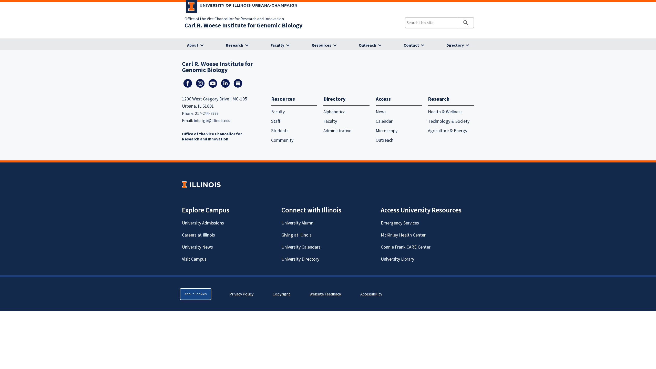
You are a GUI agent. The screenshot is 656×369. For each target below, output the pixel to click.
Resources (321, 45)
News (381, 112)
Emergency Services (400, 223)
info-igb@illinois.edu (212, 121)
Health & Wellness (445, 112)
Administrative (337, 131)
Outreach (367, 45)
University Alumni (297, 223)
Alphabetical (334, 112)
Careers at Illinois (198, 235)
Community (282, 140)
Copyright (281, 294)
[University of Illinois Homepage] (201, 184)
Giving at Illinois (296, 235)
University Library (397, 259)
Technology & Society (448, 121)
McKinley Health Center (403, 235)
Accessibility (371, 294)
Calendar (384, 121)
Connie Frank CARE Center (405, 247)
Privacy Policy (241, 294)
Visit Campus (194, 259)
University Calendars (301, 247)
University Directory (300, 259)
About (192, 45)
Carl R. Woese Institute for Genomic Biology (243, 25)
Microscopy (386, 131)
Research (234, 45)
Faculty (277, 45)
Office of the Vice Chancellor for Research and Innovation (234, 19)
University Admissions (203, 223)
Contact (411, 45)
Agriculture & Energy (447, 131)
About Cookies (195, 294)
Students (280, 131)
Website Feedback (326, 294)
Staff (275, 121)
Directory (455, 45)
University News (197, 247)
